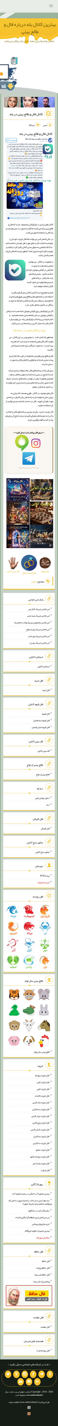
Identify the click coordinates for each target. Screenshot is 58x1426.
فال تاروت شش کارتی (40, 1129)
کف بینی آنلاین (43, 750)
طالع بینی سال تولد (42, 1051)
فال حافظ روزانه (43, 1268)
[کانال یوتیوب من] (29, 1381)
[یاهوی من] (50, 1374)
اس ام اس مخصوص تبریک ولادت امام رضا (32, 622)
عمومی (34, 581)
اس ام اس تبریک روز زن (39, 642)
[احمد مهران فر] (46, 103)
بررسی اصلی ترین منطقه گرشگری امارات (32, 1217)
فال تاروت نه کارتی (41, 1136)
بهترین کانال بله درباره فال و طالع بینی (30, 27)
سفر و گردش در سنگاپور (39, 1210)
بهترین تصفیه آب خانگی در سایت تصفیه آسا (31, 1193)
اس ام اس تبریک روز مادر (39, 636)
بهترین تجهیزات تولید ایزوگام (37, 1230)
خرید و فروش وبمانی (41, 1224)
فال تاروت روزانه (42, 1075)
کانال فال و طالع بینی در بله (26, 114)
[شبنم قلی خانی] (12, 103)
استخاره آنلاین (43, 666)
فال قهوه (46, 713)
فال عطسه (45, 1327)
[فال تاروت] (41, 490)
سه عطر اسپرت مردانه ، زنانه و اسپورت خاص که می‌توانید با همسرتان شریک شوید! (30, 1202)
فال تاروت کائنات (42, 1095)
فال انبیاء (46, 690)
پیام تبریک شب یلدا (41, 1281)
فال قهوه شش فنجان (41, 727)
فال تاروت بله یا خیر (41, 1163)
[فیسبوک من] (33, 1374)
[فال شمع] (18, 514)
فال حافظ (46, 1261)
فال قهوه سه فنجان (41, 720)
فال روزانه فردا (43, 1350)
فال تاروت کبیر (43, 1082)
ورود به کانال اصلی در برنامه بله (29, 330)
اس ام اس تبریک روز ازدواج (38, 629)
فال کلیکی (45, 828)
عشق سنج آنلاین (42, 852)
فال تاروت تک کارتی (41, 1102)
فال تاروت (45, 1170)
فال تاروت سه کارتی (41, 1109)
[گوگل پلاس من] (37, 1381)
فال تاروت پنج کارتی (41, 1122)
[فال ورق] (18, 537)
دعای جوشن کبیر (42, 798)
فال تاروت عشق (43, 1149)
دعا (48, 805)
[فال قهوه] (41, 514)
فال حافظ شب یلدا (42, 1274)
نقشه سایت (14, 1402)
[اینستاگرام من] (25, 1374)
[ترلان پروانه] (29, 103)
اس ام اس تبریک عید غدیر (38, 615)
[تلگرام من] (41, 1374)
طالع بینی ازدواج (43, 774)
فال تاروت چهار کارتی (40, 1116)
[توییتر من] (8, 1374)
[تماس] (16, 1374)
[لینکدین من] (20, 1381)
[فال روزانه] (18, 490)
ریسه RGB (45, 875)
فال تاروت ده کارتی (41, 1143)
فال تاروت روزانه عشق (40, 1156)
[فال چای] (41, 537)
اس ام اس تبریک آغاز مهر (39, 609)
